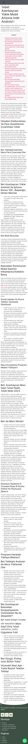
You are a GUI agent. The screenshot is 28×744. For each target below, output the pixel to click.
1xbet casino (4, 287)
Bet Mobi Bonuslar (10, 50)
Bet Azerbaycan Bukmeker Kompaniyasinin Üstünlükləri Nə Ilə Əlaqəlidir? (14, 81)
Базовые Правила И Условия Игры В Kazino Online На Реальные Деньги (15, 70)
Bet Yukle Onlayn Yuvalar (12, 84)
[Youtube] (11, 715)
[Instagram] (7, 715)
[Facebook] (2, 715)
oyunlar (7, 112)
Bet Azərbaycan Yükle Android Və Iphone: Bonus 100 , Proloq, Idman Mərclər (14, 46)
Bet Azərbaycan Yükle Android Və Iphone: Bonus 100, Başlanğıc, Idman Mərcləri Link (15, 75)
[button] (4, 2)
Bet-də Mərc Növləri (10, 66)
